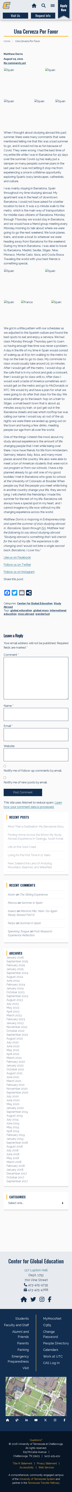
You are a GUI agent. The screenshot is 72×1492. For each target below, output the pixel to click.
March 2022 (14, 1057)
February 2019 (15, 1135)
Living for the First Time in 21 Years (29, 855)
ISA (43, 528)
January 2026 (15, 957)
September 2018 (17, 1142)
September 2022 (17, 1034)
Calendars (50, 1350)
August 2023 (14, 1000)
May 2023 (12, 1007)
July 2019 (12, 1119)
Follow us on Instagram (19, 571)
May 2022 (12, 1050)
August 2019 (14, 1115)
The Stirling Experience (34, 894)
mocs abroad (26, 614)
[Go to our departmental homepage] (24, 1300)
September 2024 (17, 973)
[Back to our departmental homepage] (7, 1420)
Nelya (11, 923)
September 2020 (17, 1092)
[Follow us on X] (45, 1420)
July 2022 (12, 1042)
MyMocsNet (52, 1318)
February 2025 (15, 965)
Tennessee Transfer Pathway (43, 1482)
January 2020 (15, 1108)
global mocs (41, 610)
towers (12, 911)
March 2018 (13, 1162)
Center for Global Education (35, 603)
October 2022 (15, 1030)
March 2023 (14, 1015)
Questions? (36, 1440)
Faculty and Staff (16, 1325)
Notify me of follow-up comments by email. (33, 770)
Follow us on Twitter (17, 564)
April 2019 (12, 1131)
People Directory (56, 1343)
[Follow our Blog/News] (17, 1420)
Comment (11, 654)
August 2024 (14, 976)
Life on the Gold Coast (22, 847)
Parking (23, 1350)
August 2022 (14, 1038)
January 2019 (14, 1138)
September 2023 (17, 996)
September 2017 (17, 1181)
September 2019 (17, 1111)
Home (7, 41)
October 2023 (15, 992)
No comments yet (15, 63)
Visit (26, 1368)
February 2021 (15, 1084)
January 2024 (15, 988)
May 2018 (12, 1158)
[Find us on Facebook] (64, 1420)
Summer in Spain (32, 902)
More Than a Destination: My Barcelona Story (36, 826)
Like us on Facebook (17, 557)
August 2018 (14, 1146)
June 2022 (13, 1046)
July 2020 (12, 1096)
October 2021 (15, 1069)
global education (21, 610)
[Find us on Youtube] (36, 1420)
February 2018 (15, 1165)
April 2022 (12, 1054)
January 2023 (15, 1023)
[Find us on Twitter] (33, 1300)
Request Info (43, 15)
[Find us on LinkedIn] (26, 1420)
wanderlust (42, 614)
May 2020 (12, 1104)
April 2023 (12, 1011)
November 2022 (16, 1027)
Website (9, 746)
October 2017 (15, 1177)
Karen (11, 894)
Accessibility (27, 1467)
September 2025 (17, 961)
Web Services (46, 1467)
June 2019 (12, 1123)
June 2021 (12, 1077)
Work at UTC (53, 1356)
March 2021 (13, 1081)
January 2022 (15, 1065)
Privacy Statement (47, 1463)
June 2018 (12, 1154)
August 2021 (14, 1073)
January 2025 (15, 969)
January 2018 (14, 1169)
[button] (44, 5)
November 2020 (17, 1088)
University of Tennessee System (37, 1479)
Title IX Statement (22, 1463)
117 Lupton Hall (36, 1270)
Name (8, 705)
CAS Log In (51, 1363)
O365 (47, 1325)
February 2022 (15, 1061)
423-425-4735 (38, 1285)
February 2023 (15, 1019)
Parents (23, 1343)
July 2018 (12, 1150)
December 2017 (16, 1173)
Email (8, 726)
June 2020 (13, 1100)
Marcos (12, 902)
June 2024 (13, 980)
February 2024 (15, 984)
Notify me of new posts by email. (25, 782)
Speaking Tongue (18, 931)
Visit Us (15, 15)
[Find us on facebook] (49, 1300)
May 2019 (12, 1127)
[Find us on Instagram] (42, 1300)
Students (22, 1318)
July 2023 (12, 1003)
